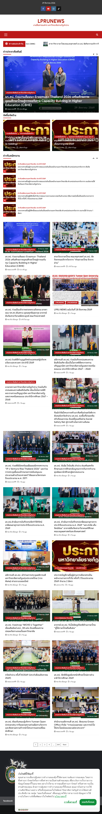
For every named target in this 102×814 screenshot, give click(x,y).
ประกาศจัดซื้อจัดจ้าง (26, 133)
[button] (5, 34)
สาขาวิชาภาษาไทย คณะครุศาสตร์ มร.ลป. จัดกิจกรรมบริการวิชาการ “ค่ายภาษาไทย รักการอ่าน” (50, 44)
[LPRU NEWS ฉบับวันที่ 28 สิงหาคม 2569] (75, 290)
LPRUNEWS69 (72, 303)
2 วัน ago (24, 532)
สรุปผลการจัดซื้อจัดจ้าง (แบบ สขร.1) (81, 137)
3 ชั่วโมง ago (23, 109)
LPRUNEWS (51, 21)
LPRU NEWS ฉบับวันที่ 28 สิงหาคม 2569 (73, 309)
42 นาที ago (23, 270)
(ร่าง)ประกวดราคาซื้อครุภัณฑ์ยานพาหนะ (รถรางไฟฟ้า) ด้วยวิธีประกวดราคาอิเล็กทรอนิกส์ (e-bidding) (25, 140)
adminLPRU (11, 147)
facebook (8, 801)
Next (64, 744)
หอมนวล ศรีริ (11, 109)
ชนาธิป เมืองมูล (12, 319)
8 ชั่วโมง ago (25, 319)
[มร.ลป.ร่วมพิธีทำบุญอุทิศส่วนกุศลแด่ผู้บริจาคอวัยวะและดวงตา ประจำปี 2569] (26, 340)
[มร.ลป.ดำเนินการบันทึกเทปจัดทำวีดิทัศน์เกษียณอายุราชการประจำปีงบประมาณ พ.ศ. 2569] (26, 502)
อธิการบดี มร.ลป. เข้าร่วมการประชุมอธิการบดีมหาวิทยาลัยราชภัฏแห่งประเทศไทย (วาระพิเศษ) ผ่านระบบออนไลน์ (25, 578)
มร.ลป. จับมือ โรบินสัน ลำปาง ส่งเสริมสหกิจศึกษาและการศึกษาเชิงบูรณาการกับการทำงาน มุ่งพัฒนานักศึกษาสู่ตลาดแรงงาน (74, 468)
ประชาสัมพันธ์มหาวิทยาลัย (63, 618)
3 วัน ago (71, 731)
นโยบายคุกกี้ (60, 796)
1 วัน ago (73, 313)
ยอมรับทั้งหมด (88, 802)
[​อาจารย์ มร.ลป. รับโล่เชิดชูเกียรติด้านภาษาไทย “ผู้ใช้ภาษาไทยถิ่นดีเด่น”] (75, 605)
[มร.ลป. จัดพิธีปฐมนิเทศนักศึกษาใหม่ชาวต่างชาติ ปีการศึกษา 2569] (75, 655)
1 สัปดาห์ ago (23, 147)
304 (58, 744)
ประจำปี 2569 (41, 164)
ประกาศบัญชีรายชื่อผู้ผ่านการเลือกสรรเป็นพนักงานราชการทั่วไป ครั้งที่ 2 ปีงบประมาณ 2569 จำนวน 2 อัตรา (73, 578)
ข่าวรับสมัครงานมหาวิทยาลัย (27, 164)
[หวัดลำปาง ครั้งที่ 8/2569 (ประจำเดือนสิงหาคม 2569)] (26, 655)
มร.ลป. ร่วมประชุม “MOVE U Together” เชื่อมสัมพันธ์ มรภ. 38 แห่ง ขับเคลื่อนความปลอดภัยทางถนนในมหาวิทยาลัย (24, 628)
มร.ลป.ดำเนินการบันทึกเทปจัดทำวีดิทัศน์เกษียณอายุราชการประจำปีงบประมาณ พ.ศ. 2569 (25, 525)
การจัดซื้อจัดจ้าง (11, 133)
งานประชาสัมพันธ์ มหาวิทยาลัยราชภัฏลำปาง (20, 97)
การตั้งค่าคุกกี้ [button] (70, 802)
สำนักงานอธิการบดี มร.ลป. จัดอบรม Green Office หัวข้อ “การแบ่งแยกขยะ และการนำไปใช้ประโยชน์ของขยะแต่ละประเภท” (74, 724)
